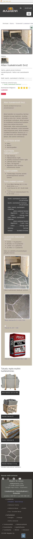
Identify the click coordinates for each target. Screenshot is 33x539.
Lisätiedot (4, 90)
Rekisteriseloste (21, 524)
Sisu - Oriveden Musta (14, 511)
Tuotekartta (7, 530)
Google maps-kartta (12, 487)
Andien (24, 508)
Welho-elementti (13, 521)
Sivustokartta (7, 527)
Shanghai (11, 517)
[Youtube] (20, 478)
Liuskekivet (10, 491)
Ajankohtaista (20, 527)
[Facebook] (3, 478)
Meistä (17, 530)
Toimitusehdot (8, 524)
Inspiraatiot (23, 487)
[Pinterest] (14, 478)
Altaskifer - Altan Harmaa (15, 501)
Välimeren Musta (13, 508)
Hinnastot (26, 530)
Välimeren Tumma (13, 505)
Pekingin (19, 517)
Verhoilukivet (22, 491)
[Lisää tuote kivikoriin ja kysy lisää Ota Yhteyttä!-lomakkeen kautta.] (31, 27)
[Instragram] (8, 478)
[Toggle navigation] (28, 14)
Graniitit (16, 493)
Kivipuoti (28, 8)
